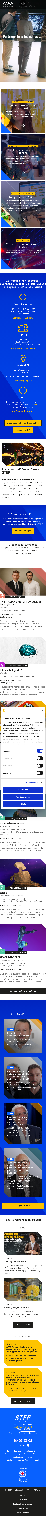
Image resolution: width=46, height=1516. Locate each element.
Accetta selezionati (23, 797)
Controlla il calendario (23, 318)
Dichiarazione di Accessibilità (23, 1460)
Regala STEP (23, 430)
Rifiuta (23, 804)
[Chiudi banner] (42, 710)
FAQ (8, 1451)
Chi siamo (23, 1500)
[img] (7, 5)
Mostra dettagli (32, 783)
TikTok (30, 1440)
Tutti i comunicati (23, 1401)
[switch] (40, 758)
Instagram (20, 1440)
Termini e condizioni (24, 1451)
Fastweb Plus (23, 1508)
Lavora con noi (23, 1513)
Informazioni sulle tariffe (23, 348)
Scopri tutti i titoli (23, 990)
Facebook (16, 1440)
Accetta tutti (23, 790)
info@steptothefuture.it (23, 411)
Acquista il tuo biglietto (23, 423)
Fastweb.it (23, 1495)
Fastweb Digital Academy (23, 1504)
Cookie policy (30, 1454)
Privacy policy (12, 1454)
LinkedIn (25, 1440)
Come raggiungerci (23, 380)
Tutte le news (23, 1324)
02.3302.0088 (35, 405)
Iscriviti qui (23, 530)
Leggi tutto (23, 1205)
